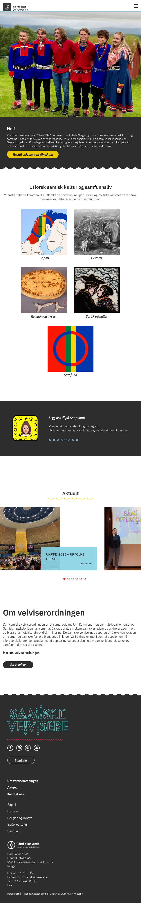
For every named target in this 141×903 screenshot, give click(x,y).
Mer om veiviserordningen (21, 652)
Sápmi (11, 805)
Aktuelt (12, 787)
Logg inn (21, 760)
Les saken (86, 563)
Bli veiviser (18, 664)
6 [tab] (85, 579)
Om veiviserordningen (22, 781)
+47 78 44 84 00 (24, 881)
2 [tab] (68, 579)
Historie (12, 811)
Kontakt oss (15, 794)
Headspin (78, 893)
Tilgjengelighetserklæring (34, 893)
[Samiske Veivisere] (7, 7)
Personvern (13, 893)
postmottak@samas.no (33, 877)
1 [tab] (64, 579)
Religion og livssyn (19, 818)
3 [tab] (72, 579)
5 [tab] (80, 579)
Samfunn (13, 831)
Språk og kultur (17, 825)
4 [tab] (76, 579)
